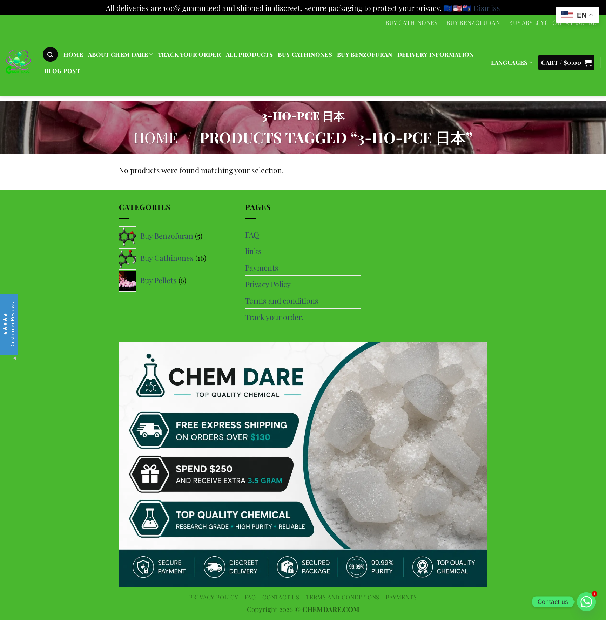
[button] (50, 54)
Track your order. (274, 317)
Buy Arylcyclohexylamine (552, 22)
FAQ (252, 234)
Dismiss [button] (486, 8)
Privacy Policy (268, 284)
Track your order (189, 54)
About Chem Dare (118, 54)
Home (155, 137)
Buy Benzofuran (473, 22)
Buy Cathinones (411, 22)
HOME (73, 54)
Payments (261, 267)
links (253, 251)
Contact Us (280, 597)
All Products (249, 54)
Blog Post (62, 71)
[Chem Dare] (18, 63)
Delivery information (435, 54)
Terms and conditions (281, 300)
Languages (509, 62)
